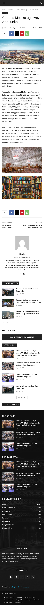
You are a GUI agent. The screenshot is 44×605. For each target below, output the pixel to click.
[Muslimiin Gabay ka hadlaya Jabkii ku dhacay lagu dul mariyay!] (8, 366)
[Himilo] (3, 28)
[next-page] (7, 322)
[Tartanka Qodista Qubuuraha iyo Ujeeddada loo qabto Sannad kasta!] (8, 303)
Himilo (9, 28)
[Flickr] (22, 577)
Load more (21, 397)
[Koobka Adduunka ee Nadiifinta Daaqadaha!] (8, 292)
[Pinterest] (22, 33)
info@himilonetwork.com (20, 587)
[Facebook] (11, 33)
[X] (17, 33)
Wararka (10, 10)
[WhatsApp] (27, 33)
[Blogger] (11, 577)
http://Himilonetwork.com (22, 257)
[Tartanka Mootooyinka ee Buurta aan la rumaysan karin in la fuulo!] (8, 314)
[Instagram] (27, 577)
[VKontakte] (33, 577)
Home (4, 10)
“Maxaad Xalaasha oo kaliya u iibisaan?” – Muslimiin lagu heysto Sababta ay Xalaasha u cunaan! (28, 353)
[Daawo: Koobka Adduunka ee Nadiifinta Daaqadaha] (8, 377)
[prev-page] (3, 322)
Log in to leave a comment (22, 337)
